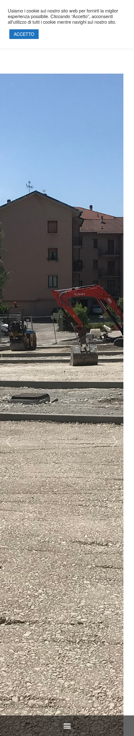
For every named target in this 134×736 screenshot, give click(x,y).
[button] (67, 726)
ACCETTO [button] (24, 34)
